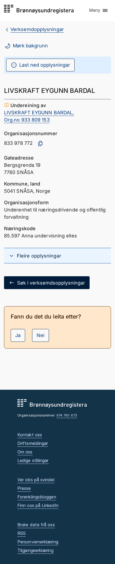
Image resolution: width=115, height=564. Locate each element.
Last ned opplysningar (44, 65)
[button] (98, 10)
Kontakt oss (29, 434)
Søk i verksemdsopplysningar (51, 283)
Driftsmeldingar (32, 443)
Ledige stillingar (33, 460)
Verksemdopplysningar (37, 29)
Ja (18, 335)
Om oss (25, 452)
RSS (21, 533)
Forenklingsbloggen (36, 496)
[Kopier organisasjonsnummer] (40, 143)
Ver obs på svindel (36, 479)
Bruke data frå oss (36, 524)
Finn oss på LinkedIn (38, 505)
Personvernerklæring (37, 541)
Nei (40, 335)
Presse (24, 488)
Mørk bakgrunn (30, 45)
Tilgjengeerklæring (35, 550)
